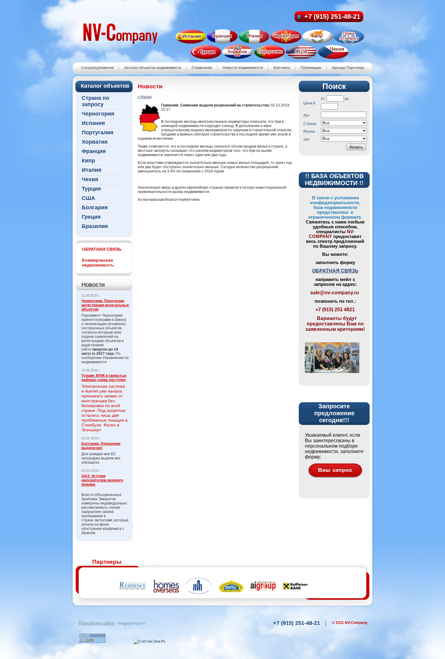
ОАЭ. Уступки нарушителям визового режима (102, 480)
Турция (91, 189)
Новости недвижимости (242, 68)
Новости (93, 284)
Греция (91, 217)
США (88, 198)
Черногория (98, 114)
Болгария (95, 207)
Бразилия (95, 226)
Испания (93, 123)
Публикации (311, 68)
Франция (94, 151)
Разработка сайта (96, 623)
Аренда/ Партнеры (348, 68)
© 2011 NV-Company (350, 623)
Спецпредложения (97, 68)
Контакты (282, 68)
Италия (91, 170)
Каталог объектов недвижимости (152, 68)
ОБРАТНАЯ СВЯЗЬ (335, 270)
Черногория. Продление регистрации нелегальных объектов (105, 305)
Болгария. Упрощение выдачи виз (100, 446)
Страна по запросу (95, 101)
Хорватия (95, 142)
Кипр (88, 161)
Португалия (98, 132)
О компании (202, 68)
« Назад (145, 97)
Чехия (90, 179)
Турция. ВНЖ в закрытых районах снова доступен (104, 378)
